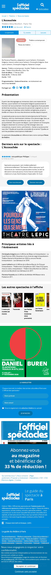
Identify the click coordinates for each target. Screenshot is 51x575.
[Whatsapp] (17, 88)
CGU (46, 478)
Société (27, 68)
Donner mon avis (36, 182)
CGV (41, 478)
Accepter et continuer (26, 566)
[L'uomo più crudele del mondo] (6, 300)
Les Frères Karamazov (39, 310)
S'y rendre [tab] (27, 33)
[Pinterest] (24, 88)
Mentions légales (8, 480)
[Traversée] (17, 300)
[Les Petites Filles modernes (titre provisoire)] (29, 300)
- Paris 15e (17, 24)
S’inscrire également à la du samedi (23, 408)
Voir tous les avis (15, 182)
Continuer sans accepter (26, 571)
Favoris (28, 27)
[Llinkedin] (27, 88)
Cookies (18, 480)
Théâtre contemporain (16, 68)
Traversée (16, 309)
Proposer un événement (19, 478)
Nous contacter (22, 476)
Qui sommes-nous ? (9, 476)
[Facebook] (14, 88)
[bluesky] (21, 88)
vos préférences (8, 559)
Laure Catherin (7, 264)
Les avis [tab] (43, 33)
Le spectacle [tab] (9, 33)
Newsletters (34, 478)
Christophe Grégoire (9, 254)
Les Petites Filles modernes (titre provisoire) (28, 313)
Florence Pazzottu (8, 275)
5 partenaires (17, 557)
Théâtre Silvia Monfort (14, 70)
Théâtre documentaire (38, 68)
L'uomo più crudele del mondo (6, 311)
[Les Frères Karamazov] (40, 299)
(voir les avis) (17, 27)
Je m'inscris (25, 413)
